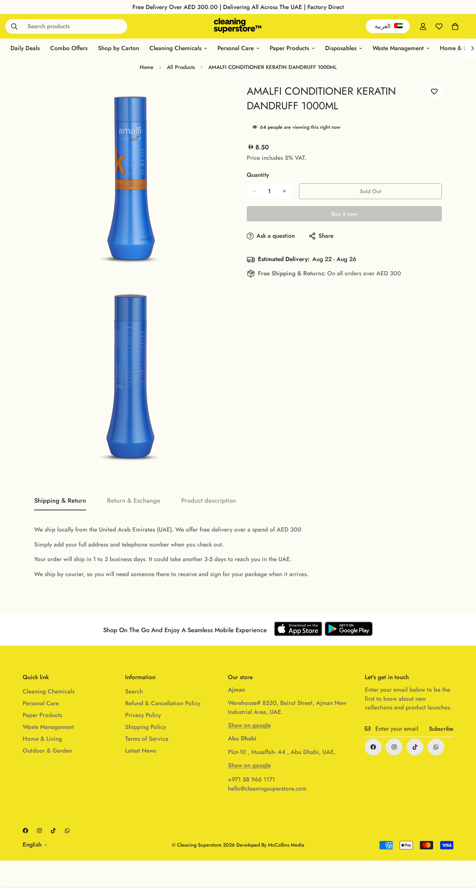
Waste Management (398, 48)
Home (146, 67)
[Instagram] (394, 747)
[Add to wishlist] (434, 92)
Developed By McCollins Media (270, 844)
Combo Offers (68, 48)
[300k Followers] (373, 747)
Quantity (258, 175)
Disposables (340, 48)
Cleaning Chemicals (175, 48)
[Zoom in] (216, 97)
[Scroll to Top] (462, 850)
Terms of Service (146, 738)
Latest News (140, 750)
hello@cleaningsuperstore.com (267, 788)
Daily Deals (25, 48)
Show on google (249, 725)
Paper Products (289, 48)
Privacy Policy (143, 715)
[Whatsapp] (436, 747)
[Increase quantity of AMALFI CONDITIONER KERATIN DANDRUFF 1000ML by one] (284, 191)
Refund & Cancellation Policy (162, 703)
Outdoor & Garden (47, 750)
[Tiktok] (415, 747)
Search (134, 691)
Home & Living (42, 738)
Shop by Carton (118, 48)
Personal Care (235, 48)
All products (181, 67)
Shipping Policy (145, 727)
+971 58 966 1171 (251, 779)
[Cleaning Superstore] (238, 26)
